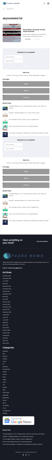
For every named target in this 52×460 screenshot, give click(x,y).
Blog (4, 353)
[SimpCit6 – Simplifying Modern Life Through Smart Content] (5, 114)
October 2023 (6, 309)
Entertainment (27, 27)
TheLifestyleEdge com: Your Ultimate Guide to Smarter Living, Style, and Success (23, 434)
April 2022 (5, 340)
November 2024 (7, 288)
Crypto (4, 361)
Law (4, 384)
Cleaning (5, 358)
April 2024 (5, 299)
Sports (4, 403)
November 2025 (7, 278)
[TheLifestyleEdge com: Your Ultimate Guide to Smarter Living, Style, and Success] (5, 107)
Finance (5, 374)
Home (4, 382)
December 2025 (7, 276)
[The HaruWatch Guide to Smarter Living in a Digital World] (5, 121)
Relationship (6, 397)
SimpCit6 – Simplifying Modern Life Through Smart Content (24, 112)
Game (4, 377)
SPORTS (26, 90)
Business (5, 356)
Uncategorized (6, 410)
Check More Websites (42, 241)
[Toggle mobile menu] (48, 3)
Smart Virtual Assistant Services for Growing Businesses (23, 126)
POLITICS (26, 97)
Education (5, 366)
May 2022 (5, 338)
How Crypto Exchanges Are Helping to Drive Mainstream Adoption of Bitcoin (29, 133)
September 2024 (7, 294)
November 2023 (7, 307)
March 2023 (6, 327)
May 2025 (5, 283)
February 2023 (6, 330)
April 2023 (5, 325)
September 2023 (7, 312)
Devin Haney (27, 39)
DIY (4, 364)
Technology (6, 405)
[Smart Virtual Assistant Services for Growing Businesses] (5, 127)
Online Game (6, 392)
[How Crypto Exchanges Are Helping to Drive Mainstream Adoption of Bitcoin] (5, 134)
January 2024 (6, 304)
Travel (4, 408)
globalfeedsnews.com (30, 452)
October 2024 (6, 291)
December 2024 (7, 286)
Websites (5, 413)
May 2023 (5, 322)
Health (4, 379)
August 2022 (6, 335)
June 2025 (5, 281)
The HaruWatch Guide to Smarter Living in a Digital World (23, 119)
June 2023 (5, 320)
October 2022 (6, 332)
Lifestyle (5, 387)
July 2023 (5, 317)
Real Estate (5, 395)
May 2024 (5, 296)
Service (4, 400)
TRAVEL (26, 84)
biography (5, 351)
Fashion (5, 371)
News (4, 390)
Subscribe (26, 65)
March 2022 (6, 343)
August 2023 (6, 314)
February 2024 (6, 301)
